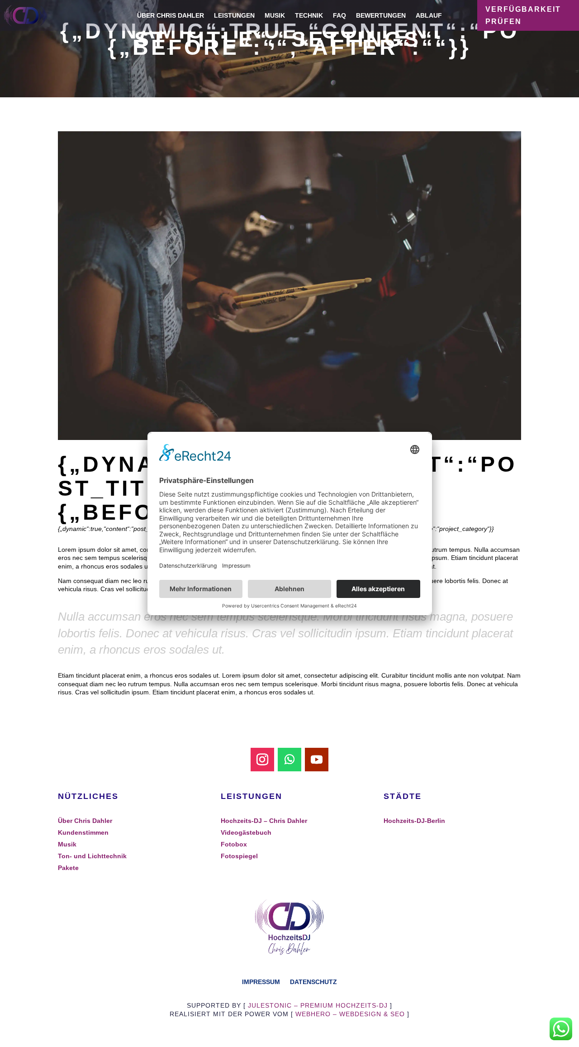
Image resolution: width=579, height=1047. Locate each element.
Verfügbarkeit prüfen (523, 15)
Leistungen (234, 15)
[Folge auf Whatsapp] (289, 759)
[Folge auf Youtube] (316, 759)
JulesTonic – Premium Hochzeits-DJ (318, 1005)
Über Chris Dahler (170, 15)
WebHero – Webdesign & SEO (350, 1014)
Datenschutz (313, 981)
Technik (309, 15)
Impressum (261, 981)
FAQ (339, 15)
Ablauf (429, 15)
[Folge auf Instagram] (262, 759)
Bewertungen (381, 15)
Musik (275, 15)
